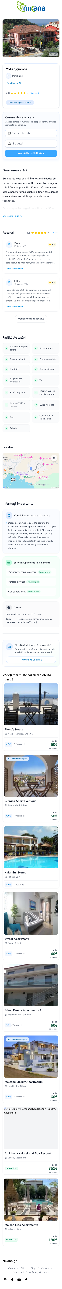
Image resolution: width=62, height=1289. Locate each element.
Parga (15, 75)
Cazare (11, 1268)
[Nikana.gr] (31, 6)
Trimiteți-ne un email (31, 659)
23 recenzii (54, 233)
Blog (33, 1268)
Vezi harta (12, 83)
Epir (21, 75)
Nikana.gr (10, 1261)
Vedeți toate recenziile (31, 318)
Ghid (23, 1268)
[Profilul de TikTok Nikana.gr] (12, 1279)
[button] (43, 233)
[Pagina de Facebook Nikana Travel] (26, 1279)
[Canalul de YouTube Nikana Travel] (19, 1279)
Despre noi (18, 1272)
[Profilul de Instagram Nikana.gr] (5, 1279)
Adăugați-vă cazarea (39, 1272)
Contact (45, 1268)
